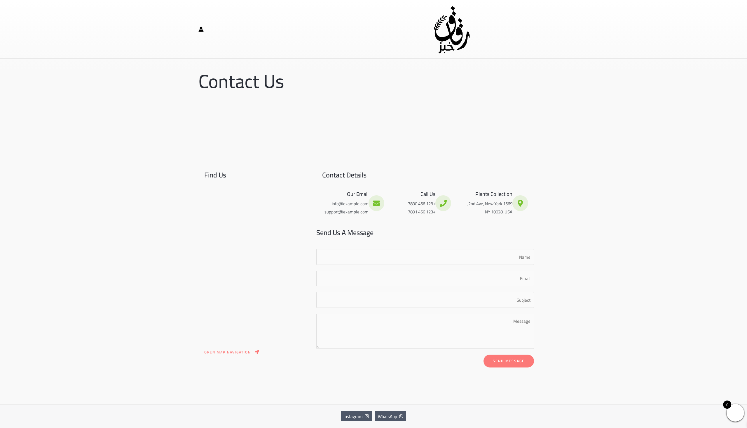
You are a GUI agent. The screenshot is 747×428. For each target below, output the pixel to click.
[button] (232, 352)
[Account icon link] (201, 29)
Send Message (509, 361)
